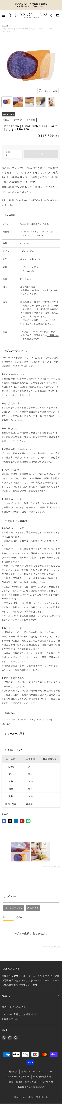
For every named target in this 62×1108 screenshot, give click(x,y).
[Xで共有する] (10, 821)
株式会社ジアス (37, 1087)
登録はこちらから (11, 1019)
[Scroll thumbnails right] (57, 102)
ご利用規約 (12, 1071)
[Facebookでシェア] (4, 821)
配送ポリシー (28, 1071)
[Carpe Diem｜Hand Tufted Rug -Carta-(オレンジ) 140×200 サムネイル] (7, 102)
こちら (30, 324)
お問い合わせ (46, 1081)
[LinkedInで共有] (16, 821)
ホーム (5, 25)
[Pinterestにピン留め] (22, 821)
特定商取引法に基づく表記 (22, 1081)
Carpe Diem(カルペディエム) (35, 224)
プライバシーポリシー (18, 1076)
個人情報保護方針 (42, 1076)
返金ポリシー (45, 1071)
